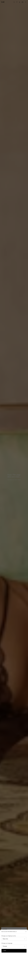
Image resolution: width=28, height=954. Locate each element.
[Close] (26, 931)
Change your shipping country (8, 936)
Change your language (6, 943)
